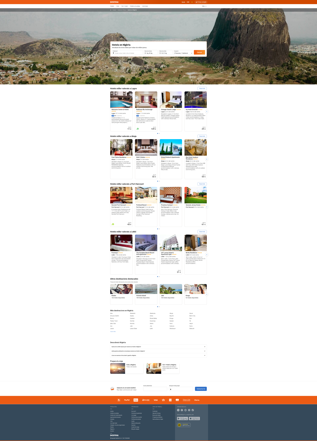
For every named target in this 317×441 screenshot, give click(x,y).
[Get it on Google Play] (183, 419)
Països (112, 427)
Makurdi (191, 328)
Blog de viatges (135, 429)
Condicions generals (136, 413)
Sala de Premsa (156, 413)
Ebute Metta (153, 318)
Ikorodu (132, 323)
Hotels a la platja (135, 6)
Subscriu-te (201, 389)
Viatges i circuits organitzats (117, 425)
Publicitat (155, 411)
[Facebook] (182, 410)
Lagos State (133, 328)
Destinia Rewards (135, 423)
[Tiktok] (193, 410)
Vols (117, 6)
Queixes (133, 425)
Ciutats (112, 431)
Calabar (132, 318)
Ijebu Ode (113, 323)
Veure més (113, 331)
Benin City (192, 316)
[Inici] (110, 10)
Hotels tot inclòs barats (116, 415)
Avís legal (133, 415)
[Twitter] (178, 410)
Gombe (132, 321)
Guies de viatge (135, 427)
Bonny (112, 318)
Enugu (171, 318)
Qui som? (133, 411)
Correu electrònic (147, 385)
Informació (134, 406)
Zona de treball (157, 406)
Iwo (111, 326)
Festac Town (114, 321)
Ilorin (171, 323)
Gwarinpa (152, 321)
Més (203, 6)
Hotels (112, 6)
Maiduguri (173, 328)
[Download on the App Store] (195, 419)
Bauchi (172, 316)
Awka (151, 316)
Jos (151, 326)
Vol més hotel (113, 423)
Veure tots (202, 88)
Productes (113, 406)
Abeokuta (152, 313)
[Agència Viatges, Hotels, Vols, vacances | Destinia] (114, 2)
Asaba (132, 316)
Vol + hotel (124, 6)
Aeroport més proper (174, 385)
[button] (188, 2)
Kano (191, 326)
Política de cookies (136, 419)
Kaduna (172, 326)
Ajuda (132, 421)
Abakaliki (132, 313)
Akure (191, 313)
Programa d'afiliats (157, 417)
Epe (190, 318)
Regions (112, 429)
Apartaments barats (115, 417)
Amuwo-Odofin (114, 316)
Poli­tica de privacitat (136, 417)
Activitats (145, 6)
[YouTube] (185, 410)
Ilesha (151, 323)
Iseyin (191, 323)
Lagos (112, 328)
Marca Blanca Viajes (158, 419)
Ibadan (172, 321)
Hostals (112, 419)
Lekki (151, 328)
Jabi (131, 326)
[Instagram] (189, 410)
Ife (190, 321)
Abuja (171, 313)
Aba (111, 313)
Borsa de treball (157, 415)
